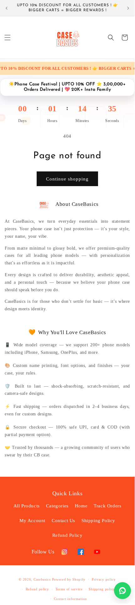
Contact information (70, 599)
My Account (32, 520)
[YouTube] (97, 552)
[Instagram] (64, 552)
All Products (26, 505)
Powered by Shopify (69, 579)
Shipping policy (102, 589)
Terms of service (69, 589)
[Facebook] (81, 552)
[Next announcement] (128, 8)
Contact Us (63, 520)
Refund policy (37, 589)
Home (81, 505)
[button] (7, 37)
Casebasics (42, 579)
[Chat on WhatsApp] (122, 590)
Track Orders (107, 505)
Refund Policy (67, 535)
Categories (57, 505)
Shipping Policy (98, 520)
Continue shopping (67, 178)
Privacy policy (104, 579)
